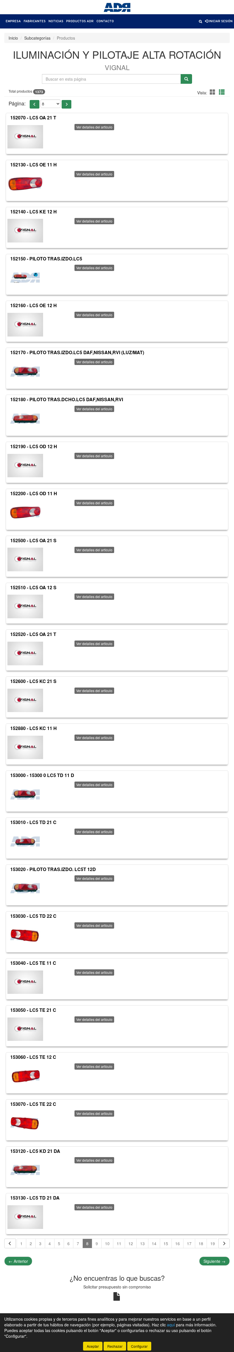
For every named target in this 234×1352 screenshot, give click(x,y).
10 (107, 1243)
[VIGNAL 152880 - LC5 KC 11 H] (25, 747)
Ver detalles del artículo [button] (94, 127)
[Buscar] (186, 79)
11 (119, 1243)
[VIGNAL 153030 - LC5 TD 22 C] (25, 935)
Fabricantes (35, 21)
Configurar (139, 1346)
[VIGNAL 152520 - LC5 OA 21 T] (25, 653)
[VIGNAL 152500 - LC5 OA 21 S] (25, 559)
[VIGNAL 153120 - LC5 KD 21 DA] (25, 1170)
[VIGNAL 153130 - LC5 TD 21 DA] (25, 1217)
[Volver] (10, 1243)
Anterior (18, 1261)
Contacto (105, 21)
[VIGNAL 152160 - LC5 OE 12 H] (25, 324)
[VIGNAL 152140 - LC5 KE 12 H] (25, 231)
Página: (17, 103)
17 (189, 1243)
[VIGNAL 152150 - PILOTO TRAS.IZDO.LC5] (25, 277)
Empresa (13, 21)
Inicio (13, 38)
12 (130, 1243)
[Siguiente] (224, 1243)
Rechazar (114, 1346)
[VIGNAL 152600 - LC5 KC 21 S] (25, 700)
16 (177, 1243)
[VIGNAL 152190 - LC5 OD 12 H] (25, 465)
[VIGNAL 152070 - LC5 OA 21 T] (25, 137)
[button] (200, 22)
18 (201, 1243)
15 (166, 1243)
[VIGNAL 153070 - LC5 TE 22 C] (25, 1123)
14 (154, 1243)
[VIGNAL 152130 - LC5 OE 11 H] (25, 184)
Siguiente (214, 1261)
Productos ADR (80, 21)
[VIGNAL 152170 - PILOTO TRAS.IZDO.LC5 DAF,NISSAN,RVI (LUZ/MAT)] (25, 371)
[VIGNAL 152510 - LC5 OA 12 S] (25, 606)
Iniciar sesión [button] (220, 21)
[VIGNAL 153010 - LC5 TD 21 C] (25, 841)
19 (212, 1243)
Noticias (56, 21)
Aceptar (93, 1346)
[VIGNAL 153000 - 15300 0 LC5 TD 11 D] (25, 794)
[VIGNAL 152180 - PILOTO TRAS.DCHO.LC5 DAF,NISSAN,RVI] (25, 418)
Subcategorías (37, 38)
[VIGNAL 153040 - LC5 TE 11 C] (25, 982)
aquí (171, 1324)
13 (142, 1243)
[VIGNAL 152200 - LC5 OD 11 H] (25, 512)
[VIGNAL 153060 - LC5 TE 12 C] (25, 1076)
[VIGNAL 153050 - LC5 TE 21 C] (25, 1029)
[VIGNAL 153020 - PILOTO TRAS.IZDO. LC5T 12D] (25, 888)
